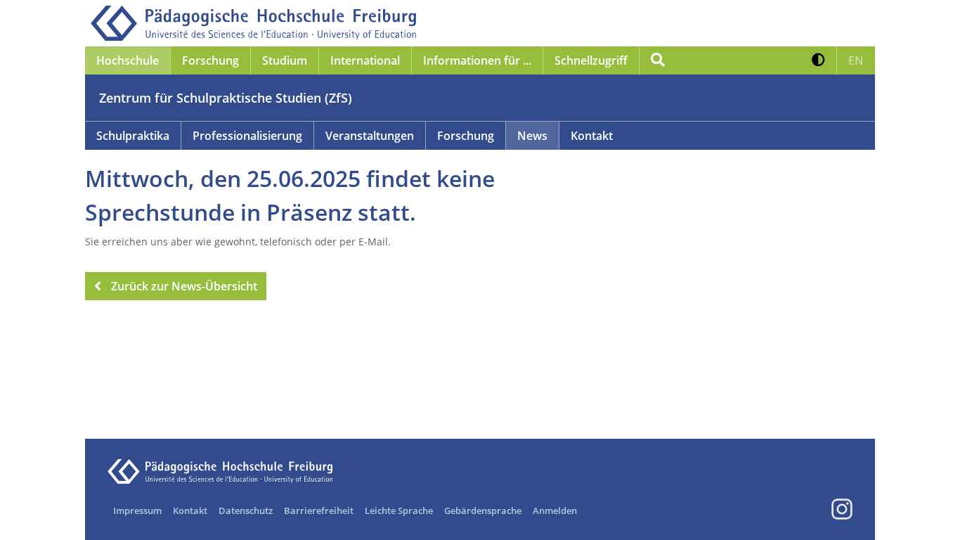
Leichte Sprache (399, 510)
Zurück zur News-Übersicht (184, 286)
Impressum (137, 510)
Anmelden (555, 510)
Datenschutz (246, 510)
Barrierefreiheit (318, 510)
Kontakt (190, 510)
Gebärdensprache (482, 510)
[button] (818, 60)
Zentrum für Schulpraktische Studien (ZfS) (225, 97)
